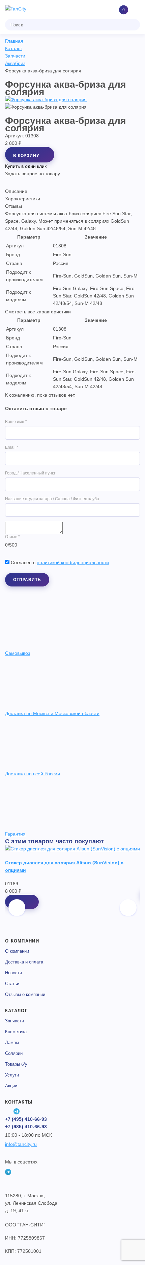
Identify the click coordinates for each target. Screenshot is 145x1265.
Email (11, 447)
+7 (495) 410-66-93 (26, 1119)
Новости (13, 972)
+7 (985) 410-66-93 (26, 1126)
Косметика (16, 1031)
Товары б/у (16, 1064)
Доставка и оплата (24, 961)
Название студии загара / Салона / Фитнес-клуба (52, 498)
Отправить (27, 579)
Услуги (12, 1075)
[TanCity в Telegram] (16, 1111)
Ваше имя (16, 421)
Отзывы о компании (25, 994)
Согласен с (60, 562)
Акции (11, 1085)
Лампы (12, 1042)
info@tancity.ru (21, 1144)
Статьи (12, 983)
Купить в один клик (26, 166)
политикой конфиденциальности (73, 562)
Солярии (14, 1053)
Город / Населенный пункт (30, 473)
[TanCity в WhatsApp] (8, 1111)
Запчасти (14, 1020)
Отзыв (12, 536)
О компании (17, 951)
